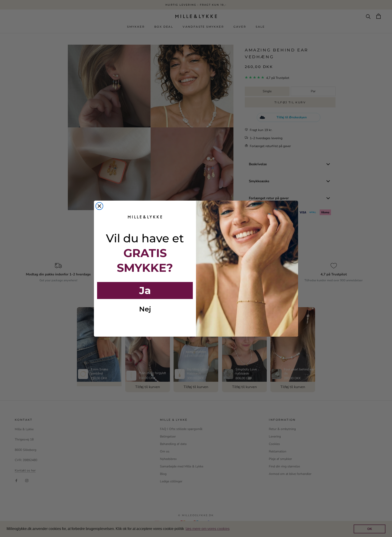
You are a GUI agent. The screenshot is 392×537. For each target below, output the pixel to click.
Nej (145, 309)
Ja (145, 290)
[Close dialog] (99, 206)
